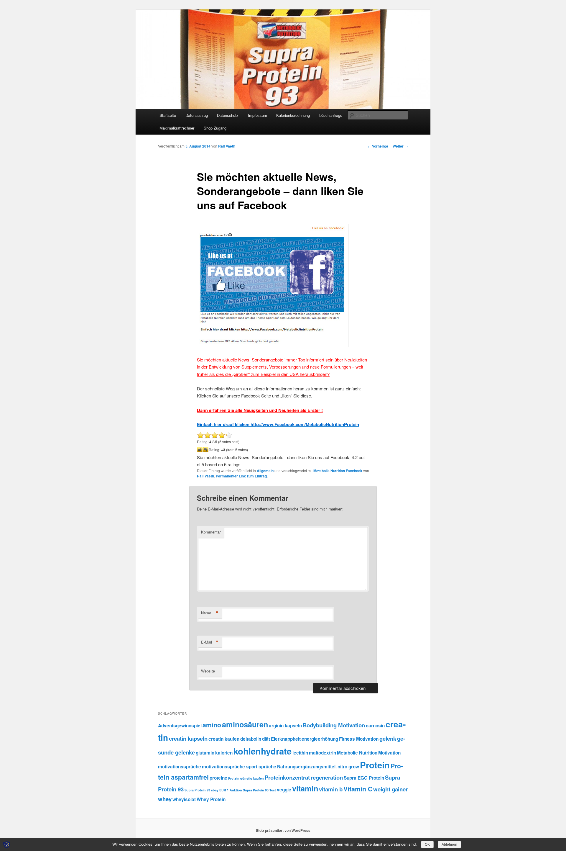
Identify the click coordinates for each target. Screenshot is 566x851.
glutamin (205, 752)
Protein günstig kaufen (246, 778)
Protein (375, 765)
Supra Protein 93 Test (259, 790)
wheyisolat (184, 799)
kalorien (224, 752)
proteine (218, 778)
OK (427, 844)
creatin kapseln (188, 738)
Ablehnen (449, 844)
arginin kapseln (285, 725)
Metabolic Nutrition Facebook (337, 470)
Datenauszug (196, 115)
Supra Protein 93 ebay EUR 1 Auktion (213, 790)
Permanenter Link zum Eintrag (241, 476)
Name (209, 613)
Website (208, 671)
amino (212, 724)
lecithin (300, 752)
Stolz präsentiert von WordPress (283, 830)
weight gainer (390, 789)
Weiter (400, 146)
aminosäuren (245, 724)
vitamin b (331, 789)
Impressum (257, 115)
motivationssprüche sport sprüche (239, 766)
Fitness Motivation (359, 739)
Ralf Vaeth (226, 146)
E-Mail (209, 642)
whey (165, 799)
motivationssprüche (179, 766)
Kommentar (211, 532)
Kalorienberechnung (293, 115)
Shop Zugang (215, 128)
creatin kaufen (223, 739)
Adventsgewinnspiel (180, 725)
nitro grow (348, 766)
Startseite (167, 115)
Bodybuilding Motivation (334, 725)
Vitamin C (357, 788)
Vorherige (378, 146)
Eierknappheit (286, 739)
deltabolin (250, 739)
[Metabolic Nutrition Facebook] (272, 345)
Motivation (389, 752)
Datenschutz (227, 115)
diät (266, 739)
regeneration (327, 777)
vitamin (305, 788)
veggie (284, 789)
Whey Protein (211, 799)
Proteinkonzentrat (287, 777)
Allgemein (265, 470)
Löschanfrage (330, 115)
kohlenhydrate (262, 751)
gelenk (387, 738)
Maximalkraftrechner (176, 128)
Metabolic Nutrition (357, 752)
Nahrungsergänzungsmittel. (307, 766)
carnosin (375, 725)
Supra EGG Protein (364, 778)
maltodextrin (322, 752)
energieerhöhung (320, 739)
